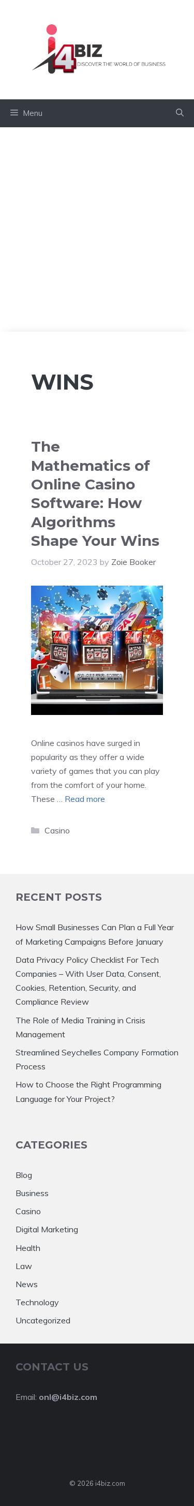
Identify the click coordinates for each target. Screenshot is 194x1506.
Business (32, 1193)
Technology (37, 1302)
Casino (57, 830)
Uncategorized (43, 1320)
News (27, 1284)
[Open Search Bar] (180, 113)
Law (24, 1266)
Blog (24, 1175)
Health (28, 1248)
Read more (85, 799)
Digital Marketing (47, 1229)
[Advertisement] (97, 229)
